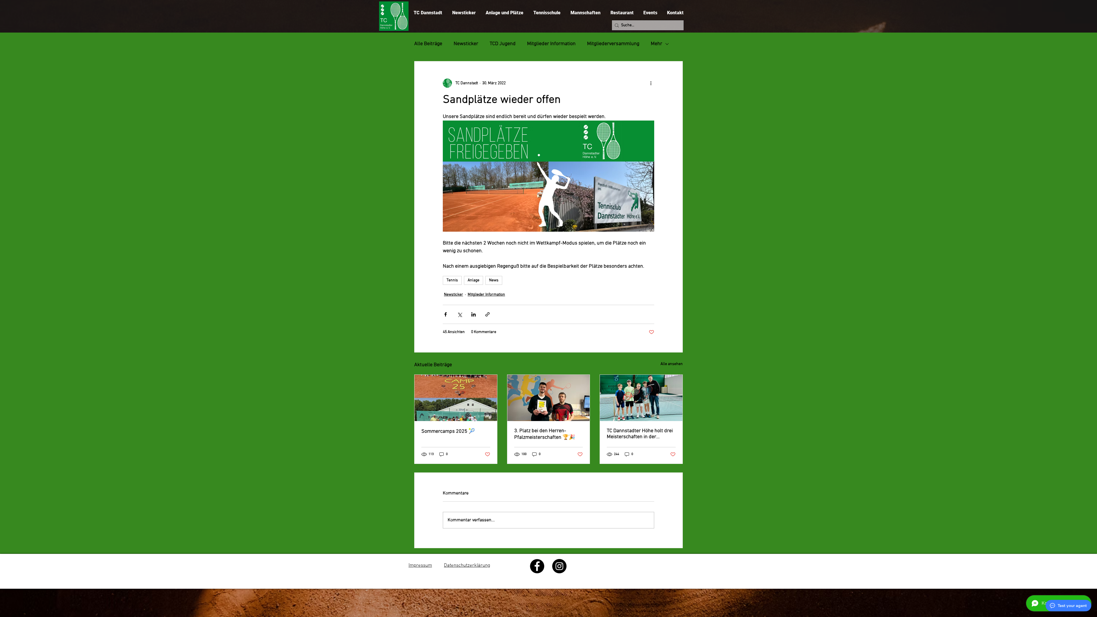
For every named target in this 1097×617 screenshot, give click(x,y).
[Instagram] (559, 566)
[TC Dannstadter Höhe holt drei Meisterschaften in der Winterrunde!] (641, 398)
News (494, 280)
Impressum (420, 565)
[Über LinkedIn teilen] (473, 314)
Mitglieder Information (551, 44)
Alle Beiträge (428, 44)
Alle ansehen (671, 364)
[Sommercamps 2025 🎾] (456, 398)
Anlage (473, 280)
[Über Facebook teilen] (445, 314)
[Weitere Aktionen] (650, 83)
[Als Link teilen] (487, 314)
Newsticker (466, 44)
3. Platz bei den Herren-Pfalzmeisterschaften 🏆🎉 (544, 434)
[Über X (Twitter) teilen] (459, 314)
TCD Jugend (503, 44)
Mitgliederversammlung (613, 44)
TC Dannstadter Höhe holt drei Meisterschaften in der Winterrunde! (640, 434)
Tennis (452, 280)
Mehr (656, 44)
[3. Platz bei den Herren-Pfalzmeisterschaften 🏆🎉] (548, 398)
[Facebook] (537, 566)
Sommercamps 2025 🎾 (448, 431)
